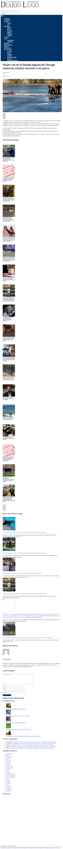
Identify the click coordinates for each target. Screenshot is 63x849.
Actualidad (7, 20)
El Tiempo (6, 18)
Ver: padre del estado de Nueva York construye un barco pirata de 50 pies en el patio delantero (28, 637)
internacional (9, 767)
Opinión (9, 55)
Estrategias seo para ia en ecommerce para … (18, 716)
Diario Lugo (4, 846)
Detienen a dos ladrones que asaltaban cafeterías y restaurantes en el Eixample (32, 745)
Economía (6, 26)
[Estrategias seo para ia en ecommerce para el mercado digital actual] (8, 714)
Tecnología (7, 48)
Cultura (6, 21)
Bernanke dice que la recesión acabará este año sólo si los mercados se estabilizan (33, 746)
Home (4, 73)
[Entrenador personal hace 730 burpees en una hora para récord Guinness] (31, 565)
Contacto (57, 847)
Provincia (10, 41)
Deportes (6, 46)
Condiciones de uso (6, 847)
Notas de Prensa (11, 57)
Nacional (6, 43)
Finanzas (9, 34)
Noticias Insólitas (12, 60)
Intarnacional (8, 44)
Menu (2, 15)
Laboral (9, 35)
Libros (9, 23)
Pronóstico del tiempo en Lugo (13, 698)
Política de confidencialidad (19, 847)
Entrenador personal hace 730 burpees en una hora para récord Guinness (22, 573)
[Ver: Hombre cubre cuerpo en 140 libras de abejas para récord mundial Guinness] (31, 544)
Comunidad (10, 40)
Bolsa (8, 29)
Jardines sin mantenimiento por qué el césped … (18, 729)
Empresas (9, 31)
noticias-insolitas (10, 777)
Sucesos (9, 58)
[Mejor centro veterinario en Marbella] (8, 721)
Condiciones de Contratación (35, 847)
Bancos (9, 27)
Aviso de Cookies (49, 847)
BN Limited (7, 659)
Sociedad (9, 51)
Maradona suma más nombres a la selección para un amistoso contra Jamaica (35, 742)
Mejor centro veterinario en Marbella (16, 722)
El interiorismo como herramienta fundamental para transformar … (24, 736)
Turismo (9, 54)
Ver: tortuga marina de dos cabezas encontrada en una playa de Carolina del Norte (25, 532)
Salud (8, 52)
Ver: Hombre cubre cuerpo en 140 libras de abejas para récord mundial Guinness (24, 553)
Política (6, 37)
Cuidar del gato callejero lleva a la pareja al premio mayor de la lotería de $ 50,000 (24, 593)
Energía (9, 32)
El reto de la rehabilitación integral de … (16, 709)
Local (5, 38)
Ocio (8, 24)
